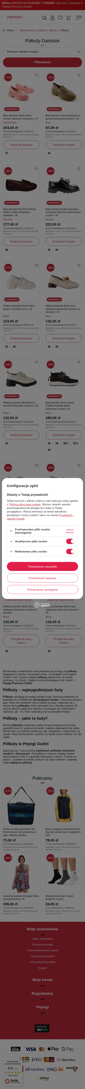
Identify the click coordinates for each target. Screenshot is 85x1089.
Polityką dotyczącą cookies (25, 504)
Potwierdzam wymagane (42, 589)
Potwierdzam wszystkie (42, 566)
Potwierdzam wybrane (42, 578)
